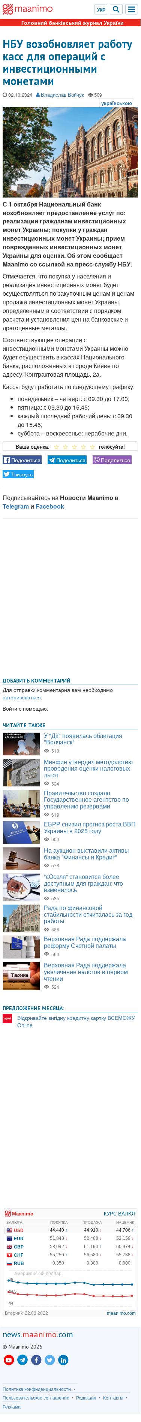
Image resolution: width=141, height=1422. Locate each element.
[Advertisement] (70, 596)
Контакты (113, 1398)
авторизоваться (22, 697)
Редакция (86, 1398)
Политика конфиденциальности (37, 1389)
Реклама (12, 1407)
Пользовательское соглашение (36, 1398)
